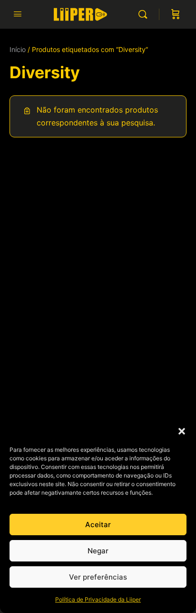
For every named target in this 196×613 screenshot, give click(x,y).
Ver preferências (98, 577)
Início (18, 49)
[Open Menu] (18, 13)
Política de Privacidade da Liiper (98, 599)
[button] (181, 431)
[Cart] (175, 14)
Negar (98, 550)
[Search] (145, 14)
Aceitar (98, 524)
